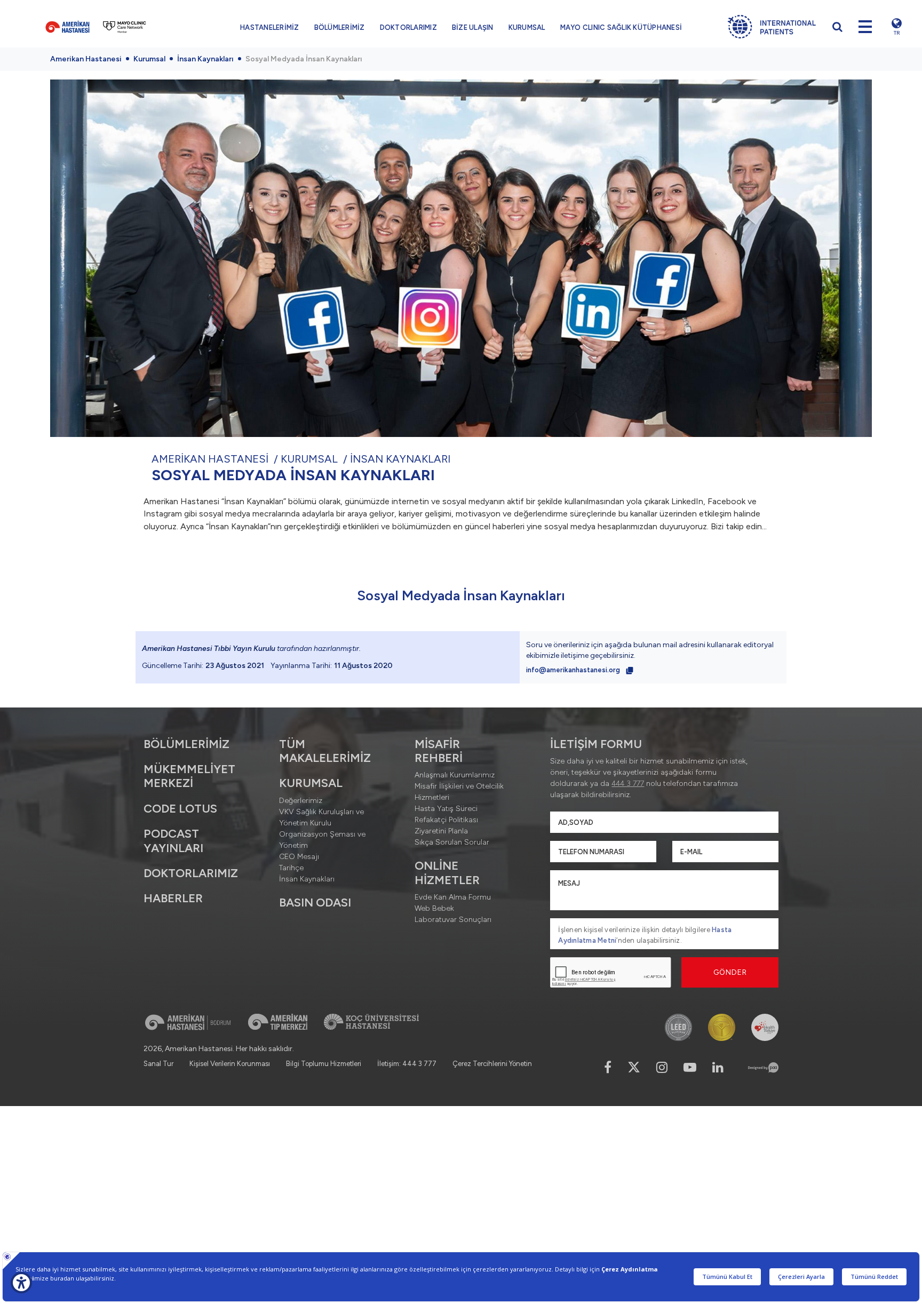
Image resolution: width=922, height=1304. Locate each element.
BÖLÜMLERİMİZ (339, 27)
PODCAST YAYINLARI (173, 840)
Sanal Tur (158, 1064)
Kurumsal (149, 58)
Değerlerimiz (300, 800)
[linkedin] (718, 1067)
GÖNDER (730, 972)
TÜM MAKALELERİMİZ (325, 751)
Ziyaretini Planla (441, 831)
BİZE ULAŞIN (473, 27)
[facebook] (607, 1067)
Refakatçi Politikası (446, 819)
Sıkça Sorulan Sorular (452, 842)
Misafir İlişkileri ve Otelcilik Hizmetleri (459, 792)
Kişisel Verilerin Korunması (229, 1064)
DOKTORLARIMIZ (408, 27)
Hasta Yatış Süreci (446, 808)
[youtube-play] (689, 1067)
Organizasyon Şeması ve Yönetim (322, 840)
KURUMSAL (526, 27)
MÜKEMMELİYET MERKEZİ (189, 776)
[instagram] (661, 1067)
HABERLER (173, 898)
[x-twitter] (633, 1067)
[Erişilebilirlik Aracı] (21, 1282)
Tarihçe (291, 867)
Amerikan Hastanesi (86, 58)
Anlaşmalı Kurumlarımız (455, 775)
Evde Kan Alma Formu (453, 897)
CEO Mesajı (299, 856)
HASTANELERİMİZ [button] (269, 27)
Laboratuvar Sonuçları (453, 919)
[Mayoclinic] (124, 26)
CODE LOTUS (180, 808)
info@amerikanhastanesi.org (574, 670)
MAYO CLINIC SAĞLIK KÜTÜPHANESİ (621, 27)
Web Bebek (434, 908)
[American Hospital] (67, 26)
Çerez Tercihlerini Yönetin (492, 1064)
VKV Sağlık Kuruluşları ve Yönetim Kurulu (321, 817)
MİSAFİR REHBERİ (439, 751)
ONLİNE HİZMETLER (447, 872)
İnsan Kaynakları (205, 58)
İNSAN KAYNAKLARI (400, 458)
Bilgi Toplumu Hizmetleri (323, 1064)
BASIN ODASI (315, 902)
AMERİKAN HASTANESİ (210, 458)
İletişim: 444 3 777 (406, 1064)
